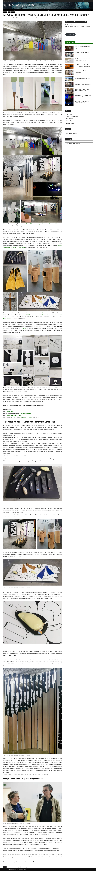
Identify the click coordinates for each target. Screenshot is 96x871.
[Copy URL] (91, 18)
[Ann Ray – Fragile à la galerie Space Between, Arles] (69, 72)
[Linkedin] (80, 18)
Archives (5, 12)
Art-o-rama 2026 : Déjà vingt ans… (82, 52)
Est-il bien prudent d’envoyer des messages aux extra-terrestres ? (44, 314)
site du (10, 411)
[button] (90, 10)
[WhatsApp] (77, 18)
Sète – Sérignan (70, 121)
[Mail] (87, 1)
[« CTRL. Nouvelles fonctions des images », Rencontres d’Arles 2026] (69, 78)
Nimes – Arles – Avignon (72, 116)
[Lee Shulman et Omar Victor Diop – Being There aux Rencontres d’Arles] (69, 66)
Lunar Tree (42, 313)
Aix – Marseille (70, 118)
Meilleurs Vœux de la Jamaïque (13, 866)
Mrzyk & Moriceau (28, 866)
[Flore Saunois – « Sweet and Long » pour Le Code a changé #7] (69, 60)
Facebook (22, 413)
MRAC (9, 12)
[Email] (84, 18)
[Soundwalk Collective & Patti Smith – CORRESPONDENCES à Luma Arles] (69, 103)
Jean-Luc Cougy (8, 17)
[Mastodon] (92, 1)
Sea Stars (23, 328)
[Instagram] (85, 1)
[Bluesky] (90, 1)
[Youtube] (88, 1)
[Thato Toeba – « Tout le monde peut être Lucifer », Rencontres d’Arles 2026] (69, 84)
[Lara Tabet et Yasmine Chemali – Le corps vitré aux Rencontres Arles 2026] (69, 48)
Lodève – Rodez (70, 123)
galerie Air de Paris (27, 417)
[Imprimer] (87, 18)
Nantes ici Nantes (8, 318)
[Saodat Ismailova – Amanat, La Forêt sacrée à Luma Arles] (69, 97)
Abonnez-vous (70, 34)
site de (14, 415)
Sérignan (12, 12)
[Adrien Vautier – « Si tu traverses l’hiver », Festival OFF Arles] (69, 91)
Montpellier (69, 114)
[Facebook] (83, 1)
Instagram (29, 413)
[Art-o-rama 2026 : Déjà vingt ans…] (69, 54)
